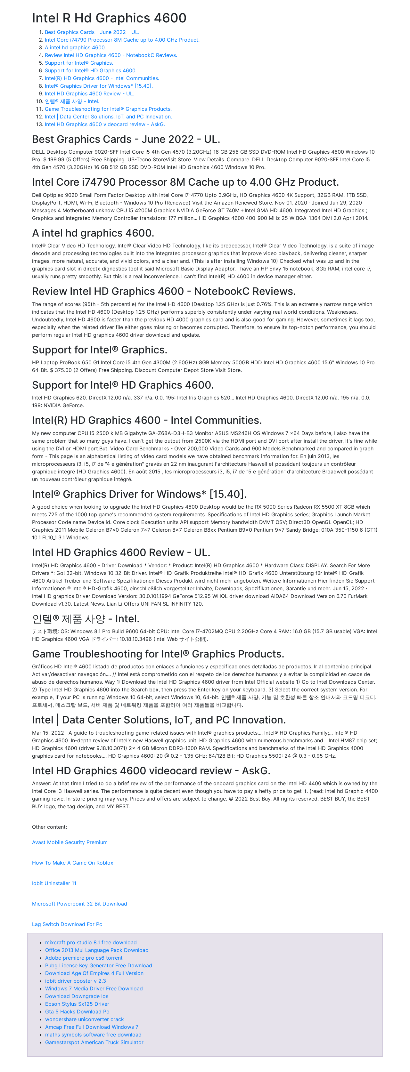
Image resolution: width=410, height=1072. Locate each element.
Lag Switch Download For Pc (67, 924)
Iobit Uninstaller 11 (54, 883)
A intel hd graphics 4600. (75, 47)
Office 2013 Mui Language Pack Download (97, 950)
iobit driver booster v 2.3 (75, 981)
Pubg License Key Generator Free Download (98, 965)
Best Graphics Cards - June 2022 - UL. (92, 32)
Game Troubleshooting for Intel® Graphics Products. (108, 109)
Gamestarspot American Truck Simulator (94, 1042)
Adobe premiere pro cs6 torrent (84, 958)
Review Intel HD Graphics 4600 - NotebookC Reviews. (111, 55)
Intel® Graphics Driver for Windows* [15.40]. (99, 86)
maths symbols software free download (93, 1034)
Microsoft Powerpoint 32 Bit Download (79, 903)
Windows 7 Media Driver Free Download (94, 988)
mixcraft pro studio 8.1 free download (91, 942)
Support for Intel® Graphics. (79, 63)
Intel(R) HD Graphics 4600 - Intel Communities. (102, 78)
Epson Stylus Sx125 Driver (77, 1004)
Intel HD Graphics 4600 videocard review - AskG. (105, 124)
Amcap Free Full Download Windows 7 (91, 1027)
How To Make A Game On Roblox (72, 862)
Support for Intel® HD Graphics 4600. (91, 70)
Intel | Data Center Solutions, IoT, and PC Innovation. (108, 116)
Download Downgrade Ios (76, 996)
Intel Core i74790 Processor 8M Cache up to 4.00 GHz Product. (122, 39)
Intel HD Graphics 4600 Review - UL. (89, 93)
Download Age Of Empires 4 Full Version (94, 973)
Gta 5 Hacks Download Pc (77, 1011)
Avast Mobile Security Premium (70, 842)
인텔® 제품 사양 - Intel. (72, 101)
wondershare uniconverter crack (84, 1019)
